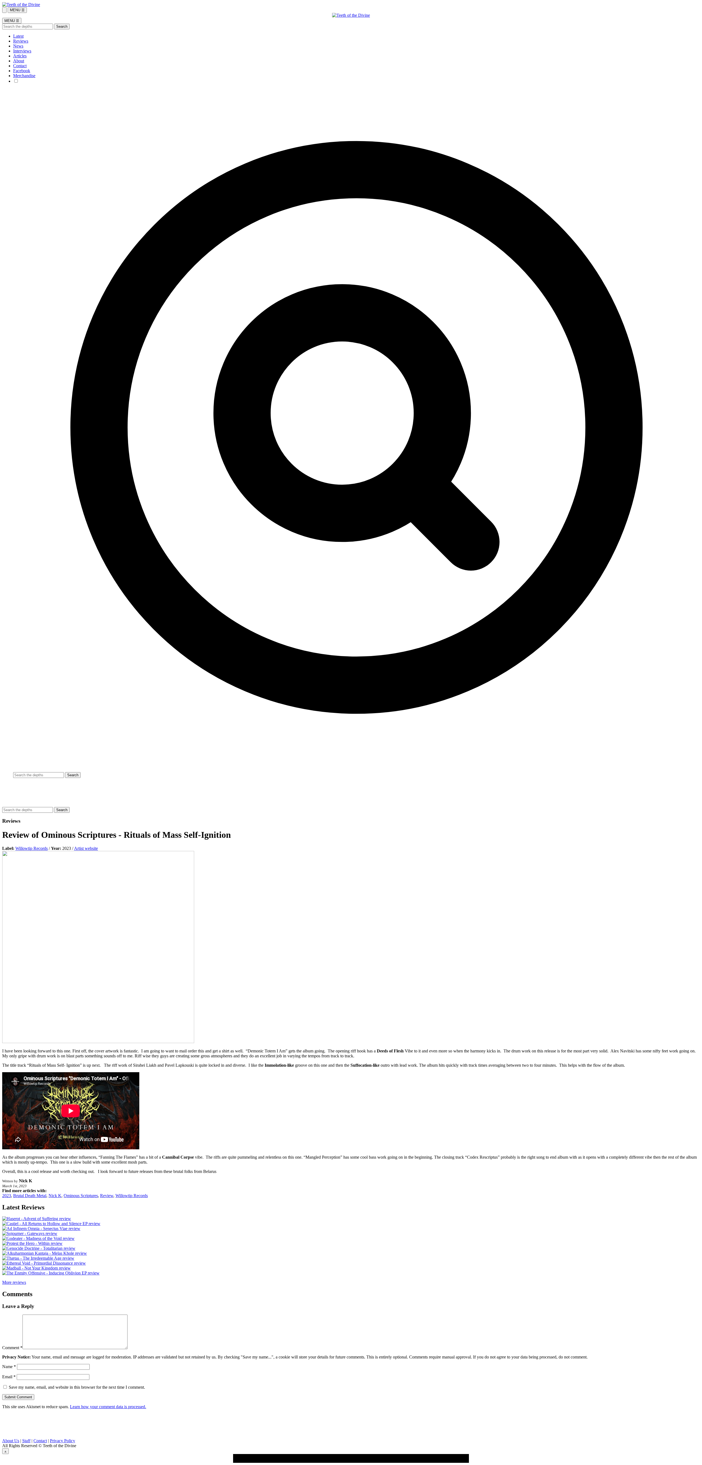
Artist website (86, 848)
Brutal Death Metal (29, 1195)
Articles (20, 56)
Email (9, 1376)
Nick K (55, 1195)
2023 (6, 1195)
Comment (12, 1347)
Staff (26, 1440)
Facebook (21, 70)
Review (106, 1195)
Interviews (22, 51)
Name (9, 1366)
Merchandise (24, 75)
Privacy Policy (62, 1440)
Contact (20, 65)
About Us (10, 1440)
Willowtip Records (31, 848)
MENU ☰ (17, 10)
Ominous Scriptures (81, 1195)
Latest (18, 36)
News (18, 46)
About (18, 60)
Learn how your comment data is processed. (108, 1406)
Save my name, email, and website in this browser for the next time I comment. (77, 1387)
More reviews (14, 1282)
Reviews (20, 41)
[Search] (4, 10)
